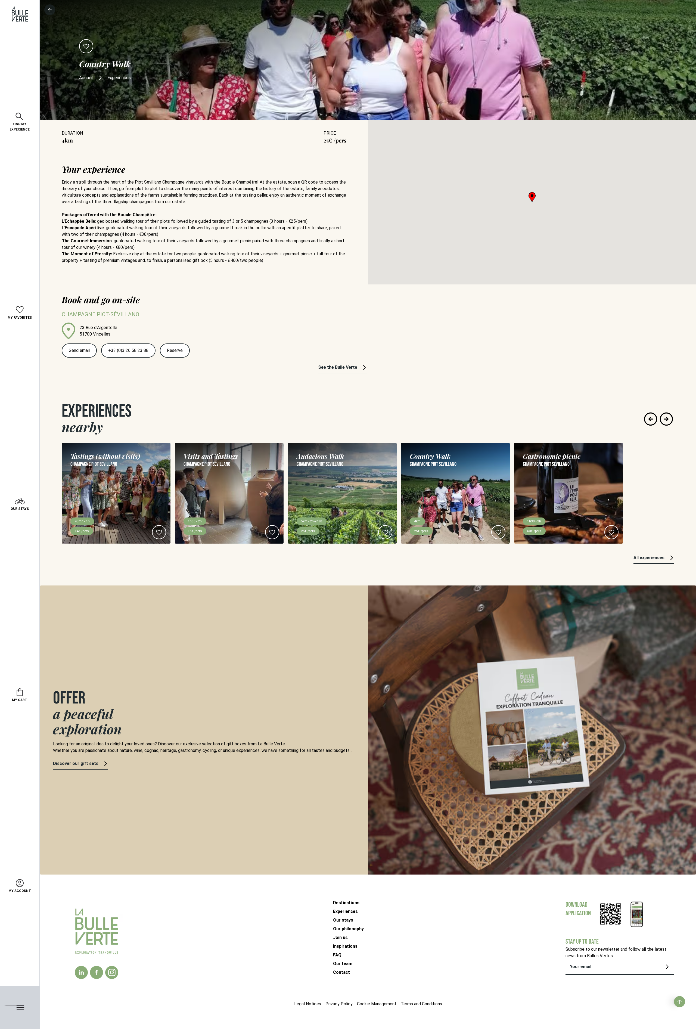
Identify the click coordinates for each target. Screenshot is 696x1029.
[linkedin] (81, 972)
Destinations (346, 902)
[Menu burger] (19, 1007)
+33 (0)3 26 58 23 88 (128, 350)
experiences (119, 77)
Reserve (175, 350)
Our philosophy (348, 928)
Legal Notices (307, 1003)
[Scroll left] (650, 419)
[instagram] (112, 972)
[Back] (49, 9)
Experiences (345, 911)
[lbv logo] (20, 14)
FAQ (337, 954)
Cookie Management (376, 1003)
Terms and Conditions (421, 1003)
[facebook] (96, 972)
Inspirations (345, 946)
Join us (340, 937)
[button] (532, 197)
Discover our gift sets (75, 763)
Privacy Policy (339, 1003)
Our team (342, 963)
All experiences (648, 557)
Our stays (343, 920)
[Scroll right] (666, 419)
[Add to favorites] (86, 46)
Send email (79, 350)
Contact (341, 972)
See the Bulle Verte (337, 367)
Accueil (86, 77)
